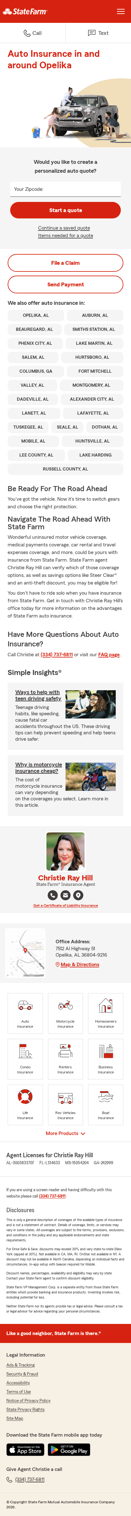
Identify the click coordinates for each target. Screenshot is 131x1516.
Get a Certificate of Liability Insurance (65, 905)
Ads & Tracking (20, 1365)
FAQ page (109, 654)
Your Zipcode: (29, 189)
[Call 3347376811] (53, 895)
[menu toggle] (120, 11)
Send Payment (65, 284)
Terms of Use (18, 1392)
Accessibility (18, 1383)
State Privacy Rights (25, 1409)
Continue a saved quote (64, 227)
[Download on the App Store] (25, 1449)
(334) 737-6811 (57, 654)
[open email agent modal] (65, 896)
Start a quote (65, 210)
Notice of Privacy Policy (28, 1401)
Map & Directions (80, 964)
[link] (33, 11)
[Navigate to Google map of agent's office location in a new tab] (78, 895)
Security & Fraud (22, 1374)
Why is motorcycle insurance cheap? (38, 768)
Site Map (14, 1418)
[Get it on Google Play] (69, 1449)
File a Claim (65, 263)
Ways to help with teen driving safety (38, 695)
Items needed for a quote (65, 235)
